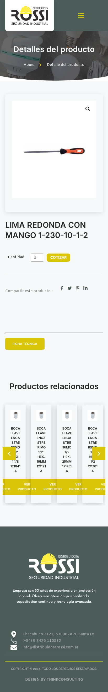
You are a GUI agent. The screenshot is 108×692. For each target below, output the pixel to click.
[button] (88, 109)
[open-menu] (81, 16)
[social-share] (62, 288)
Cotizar (58, 257)
